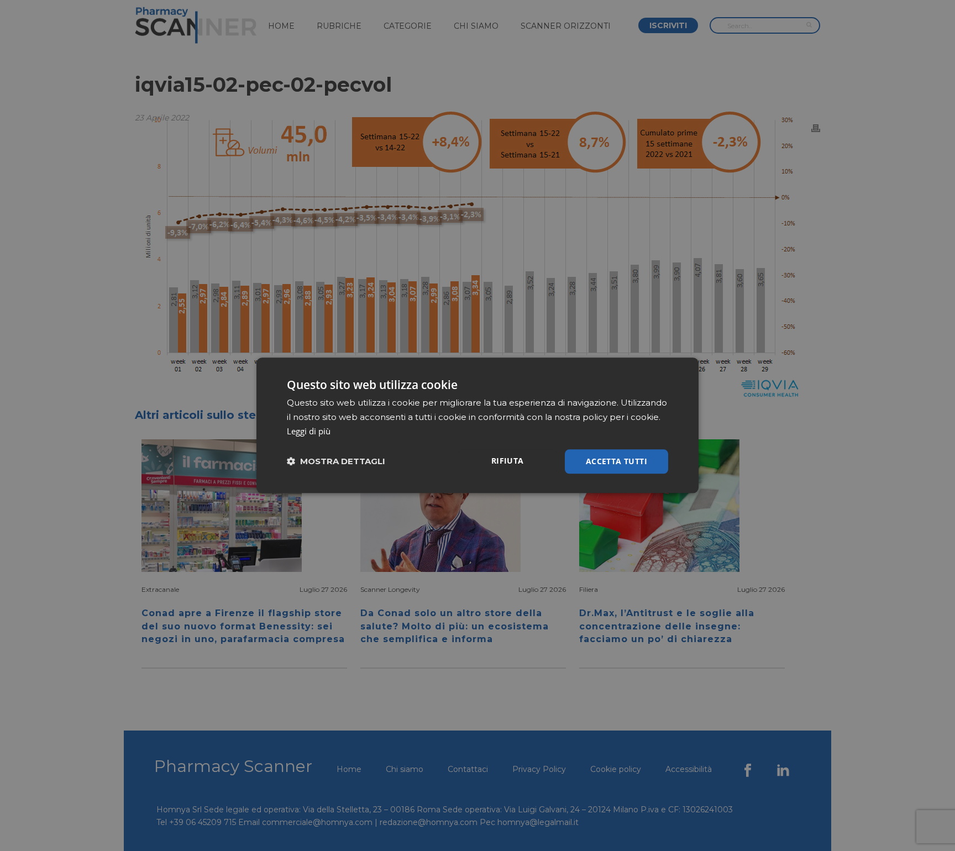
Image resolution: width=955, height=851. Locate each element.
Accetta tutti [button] (616, 461)
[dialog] (477, 425)
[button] (336, 461)
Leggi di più (308, 431)
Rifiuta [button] (507, 460)
